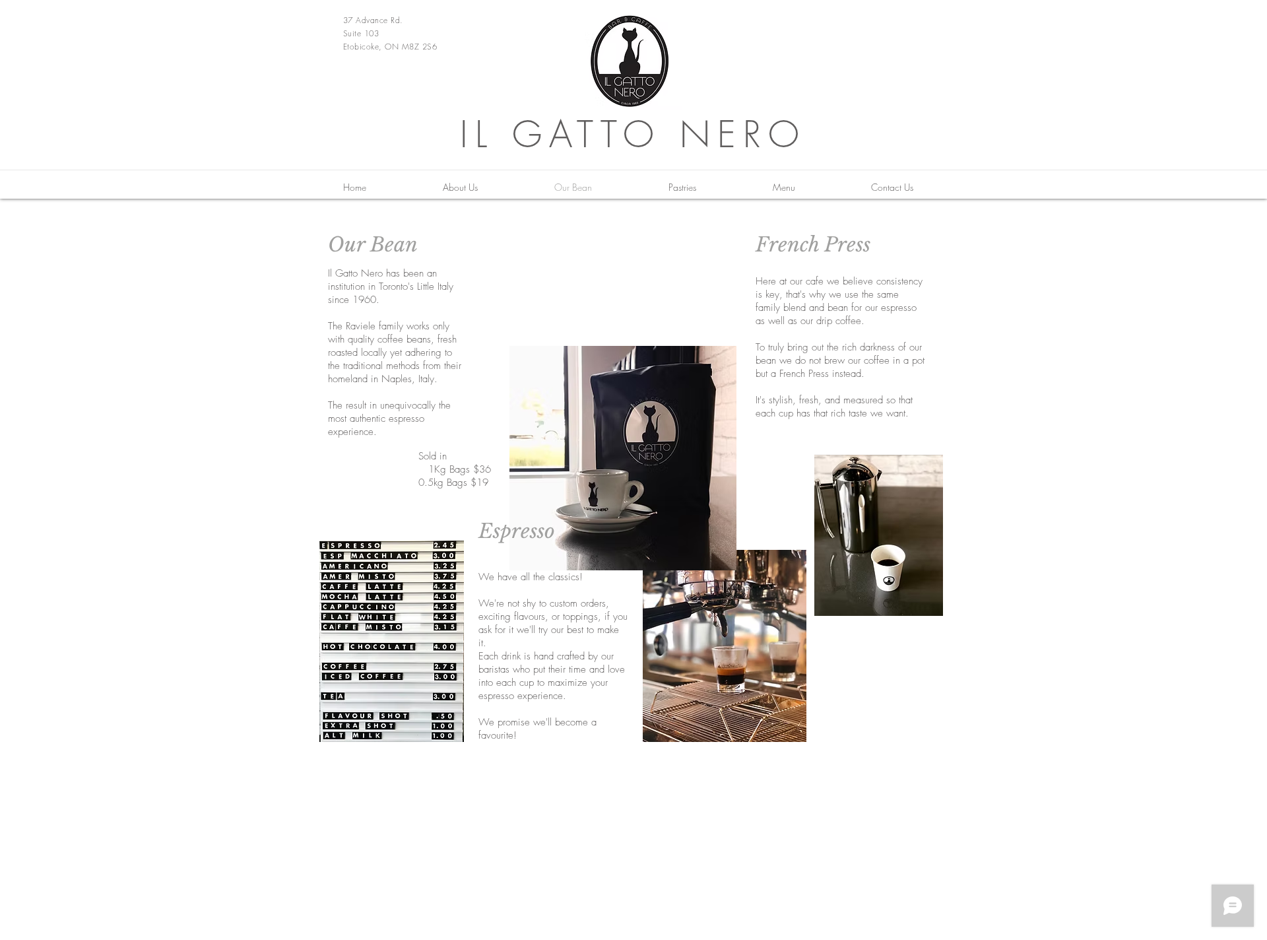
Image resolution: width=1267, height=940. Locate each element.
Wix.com (920, 789)
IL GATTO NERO (633, 134)
